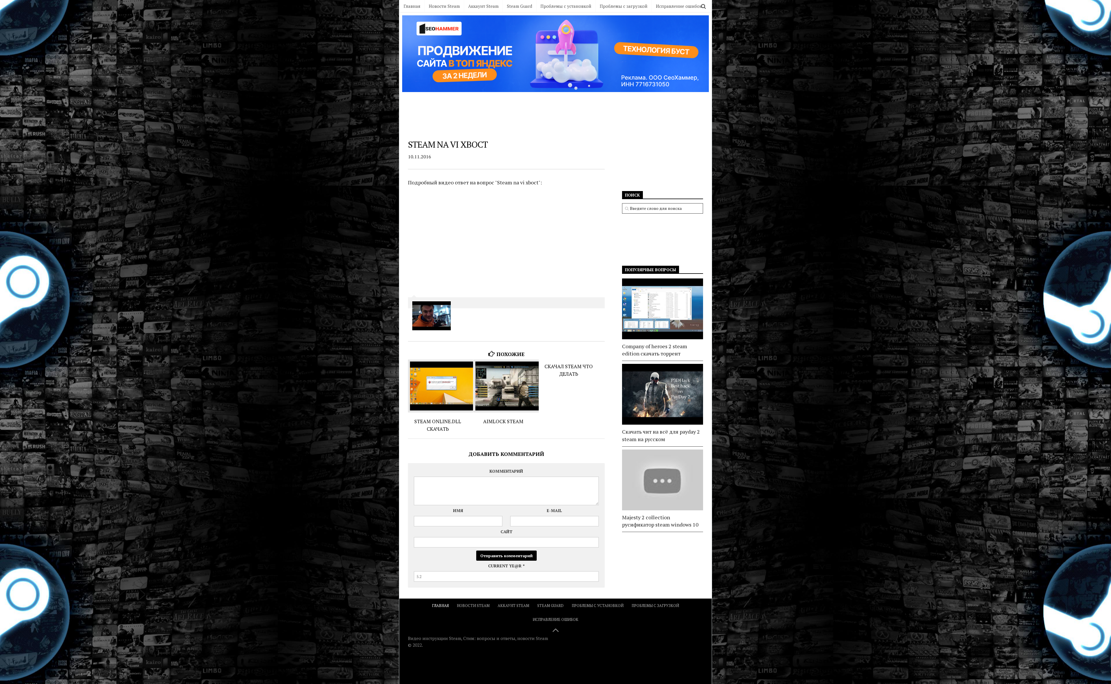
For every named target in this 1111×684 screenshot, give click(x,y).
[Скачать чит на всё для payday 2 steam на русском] (662, 394)
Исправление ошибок (679, 6)
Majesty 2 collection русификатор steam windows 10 (660, 521)
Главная (412, 6)
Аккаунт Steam (483, 6)
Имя (458, 510)
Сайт (506, 531)
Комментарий (506, 471)
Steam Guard (519, 6)
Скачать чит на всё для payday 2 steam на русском (661, 435)
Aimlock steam (503, 421)
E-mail (554, 510)
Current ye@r (506, 566)
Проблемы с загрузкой (624, 6)
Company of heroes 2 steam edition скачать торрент (654, 350)
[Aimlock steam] (505, 386)
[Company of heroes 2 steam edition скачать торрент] (662, 308)
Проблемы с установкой (565, 6)
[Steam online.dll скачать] (440, 386)
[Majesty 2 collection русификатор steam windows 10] (662, 480)
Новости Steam (444, 6)
